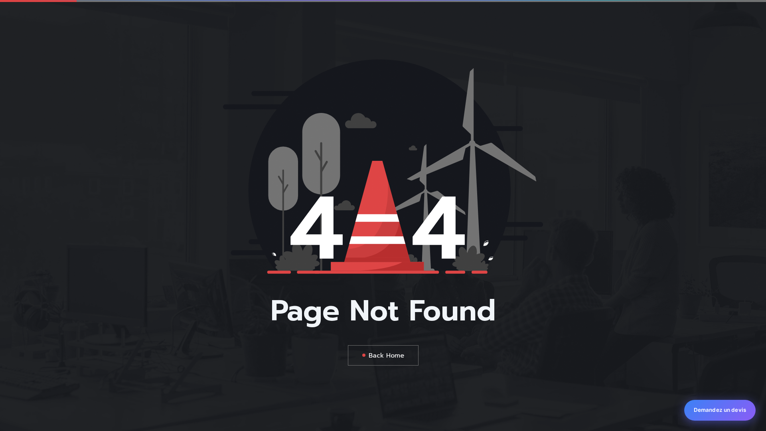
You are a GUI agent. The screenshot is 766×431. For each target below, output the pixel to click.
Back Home (386, 355)
